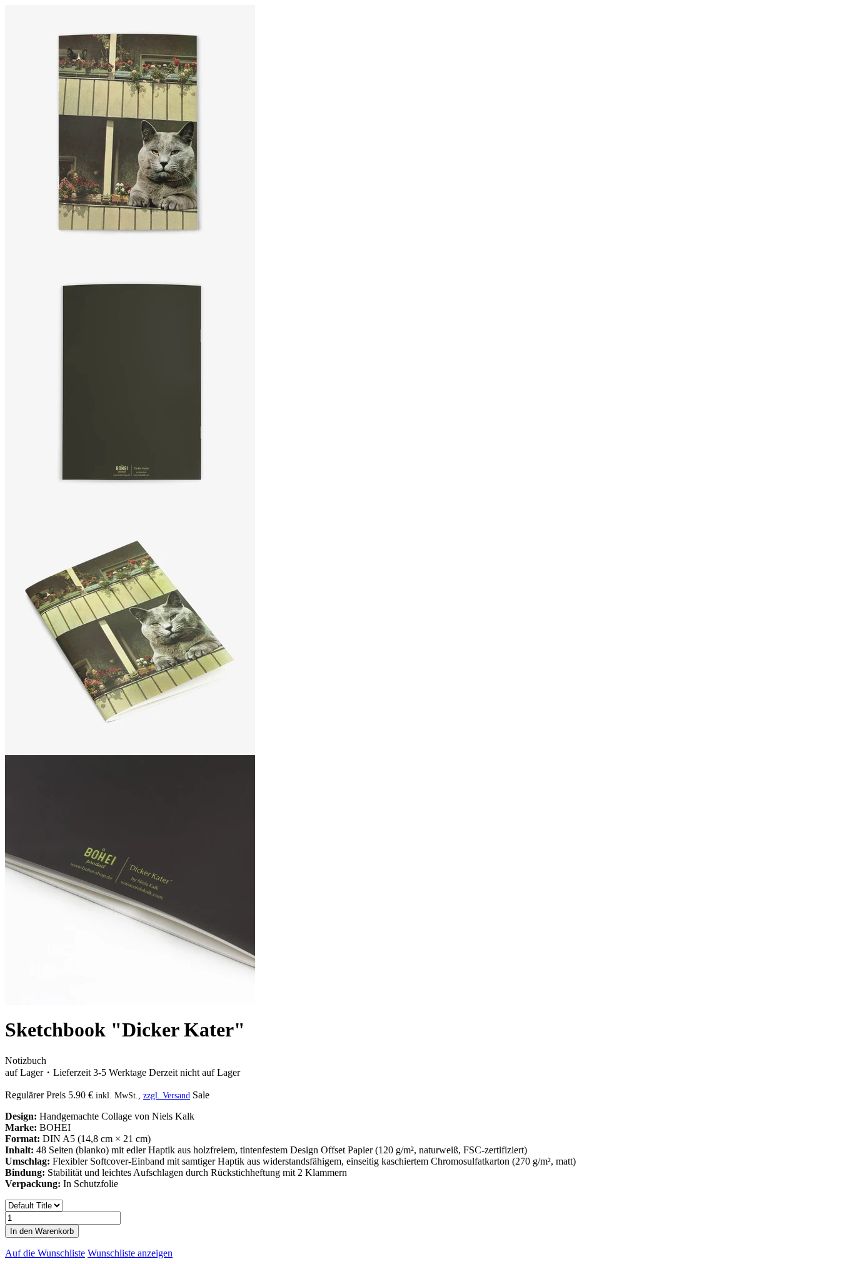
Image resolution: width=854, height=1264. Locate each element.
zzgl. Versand (166, 1095)
